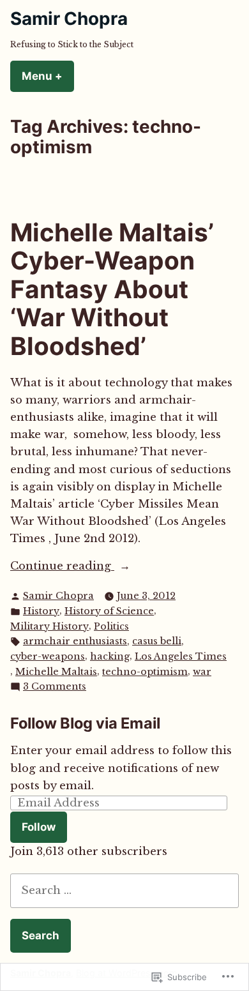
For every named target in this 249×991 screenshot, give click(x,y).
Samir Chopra (69, 18)
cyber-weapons (47, 656)
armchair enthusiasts (75, 641)
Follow (39, 827)
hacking (110, 656)
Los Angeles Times (181, 656)
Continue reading (62, 567)
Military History (49, 626)
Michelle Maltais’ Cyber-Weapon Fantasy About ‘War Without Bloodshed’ (112, 289)
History (41, 611)
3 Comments (54, 687)
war (202, 671)
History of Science (109, 611)
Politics (111, 626)
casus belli (156, 641)
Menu (48, 76)
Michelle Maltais (56, 671)
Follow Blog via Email (85, 723)
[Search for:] (124, 890)
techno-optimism (145, 671)
